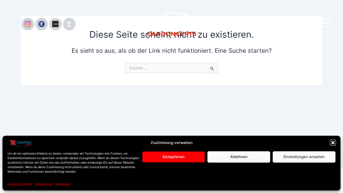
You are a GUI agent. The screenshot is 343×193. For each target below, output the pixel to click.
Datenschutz (44, 184)
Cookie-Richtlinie (20, 184)
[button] (332, 142)
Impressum (62, 184)
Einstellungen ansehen (304, 156)
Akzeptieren (173, 156)
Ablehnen (239, 156)
